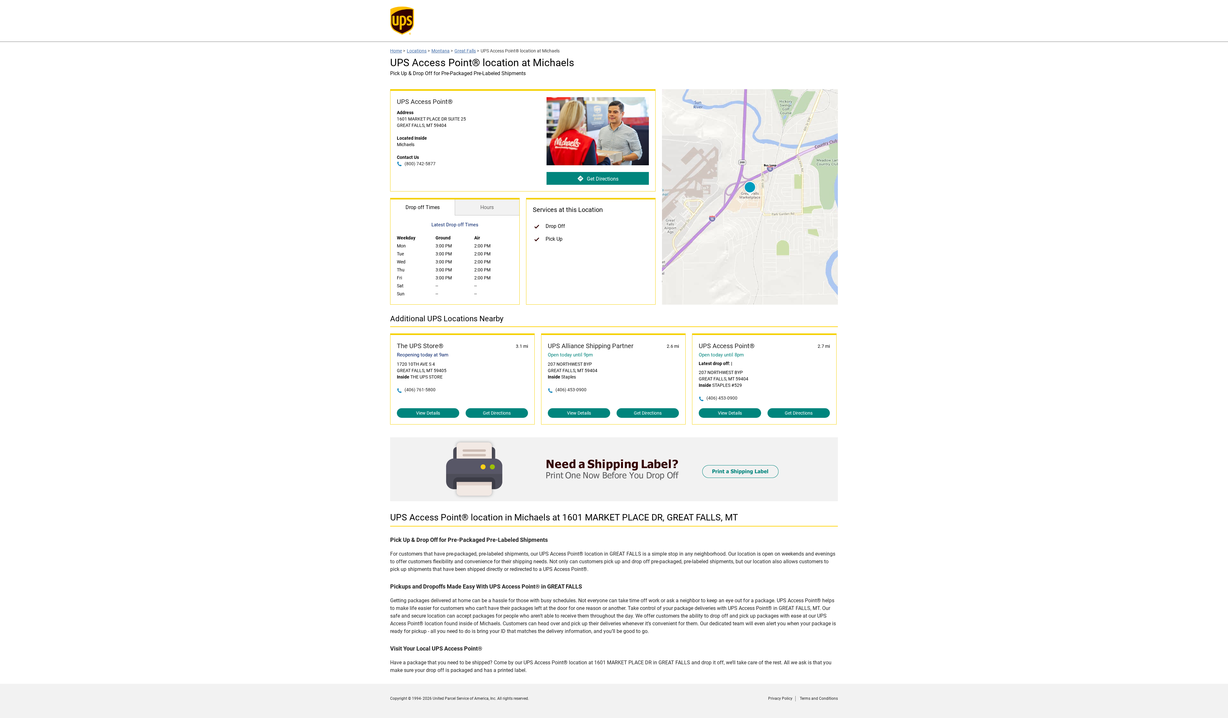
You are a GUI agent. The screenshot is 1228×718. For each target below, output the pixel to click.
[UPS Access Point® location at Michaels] (614, 499)
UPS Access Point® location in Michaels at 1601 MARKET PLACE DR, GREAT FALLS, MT (564, 517)
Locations (417, 50)
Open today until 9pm (570, 355)
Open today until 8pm (721, 355)
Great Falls (465, 50)
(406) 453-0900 (570, 389)
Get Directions (602, 179)
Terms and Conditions (819, 698)
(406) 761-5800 (420, 389)
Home (396, 50)
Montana (440, 50)
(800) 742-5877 (420, 163)
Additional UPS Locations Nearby (446, 318)
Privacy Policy (780, 698)
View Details (428, 413)
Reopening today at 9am (422, 355)
